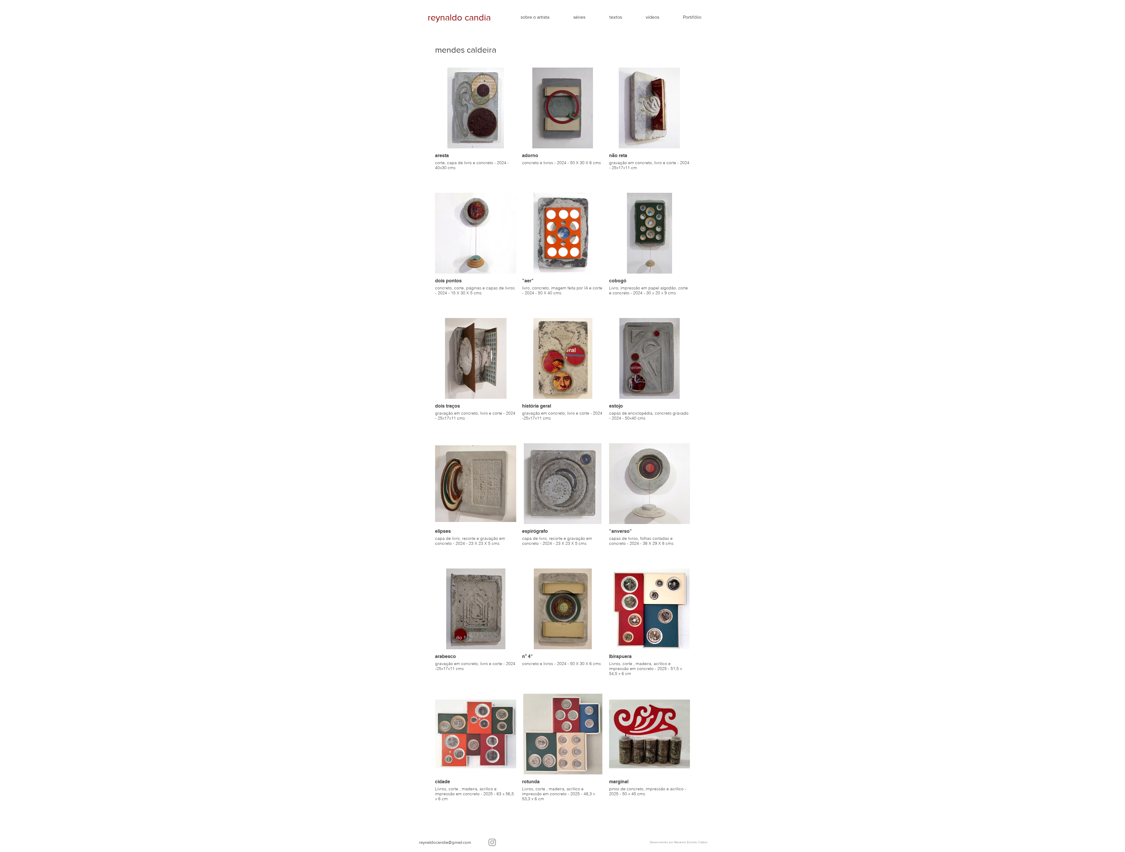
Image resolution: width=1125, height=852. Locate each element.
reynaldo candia (460, 17)
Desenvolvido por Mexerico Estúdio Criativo (679, 842)
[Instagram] (492, 842)
